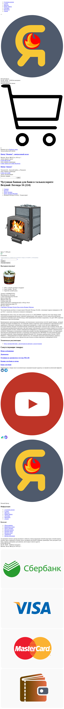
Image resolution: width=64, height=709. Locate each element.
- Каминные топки (9, 527)
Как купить (20, 307)
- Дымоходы (7, 534)
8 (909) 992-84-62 (15, 163)
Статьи (6, 3)
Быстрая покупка (5, 262)
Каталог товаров (5, 176)
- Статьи (6, 511)
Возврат (26, 307)
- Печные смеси (8, 531)
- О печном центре (9, 509)
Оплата (15, 307)
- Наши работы (8, 514)
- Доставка (7, 516)
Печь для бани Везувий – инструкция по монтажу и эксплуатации (23, 343)
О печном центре (9, 2)
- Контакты (7, 517)
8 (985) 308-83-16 (5, 163)
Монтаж (6, 5)
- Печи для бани (8, 528)
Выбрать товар (13, 149)
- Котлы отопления (9, 536)
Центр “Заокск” (6, 167)
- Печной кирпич (9, 530)
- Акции (6, 519)
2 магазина (4, 307)
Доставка (6, 8)
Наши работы (8, 6)
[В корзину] (32, 146)
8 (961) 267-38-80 (5, 173)
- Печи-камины (8, 525)
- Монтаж (6, 513)
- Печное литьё (8, 533)
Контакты (7, 9)
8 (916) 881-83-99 (5, 160)
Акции (6, 11)
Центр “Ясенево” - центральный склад (15, 154)
